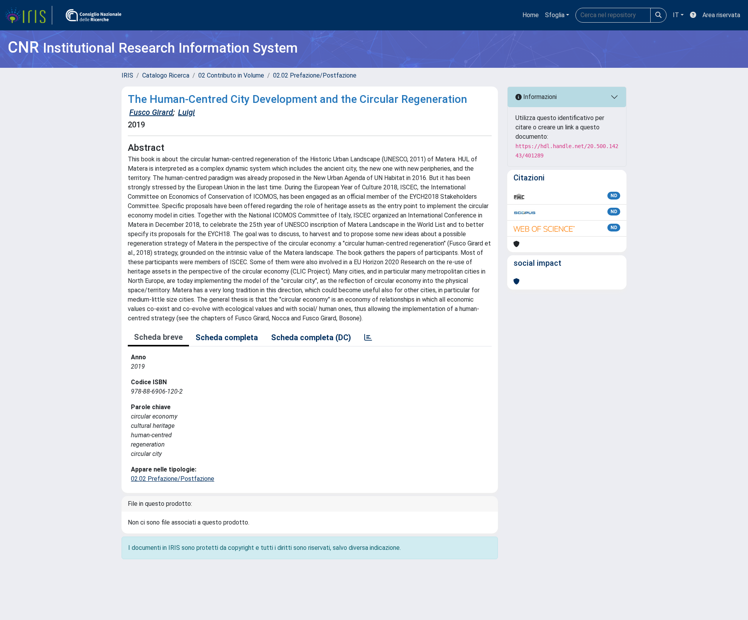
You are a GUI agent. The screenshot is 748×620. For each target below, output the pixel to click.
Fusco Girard (151, 112)
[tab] (368, 337)
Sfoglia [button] (555, 15)
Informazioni (539, 97)
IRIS (127, 75)
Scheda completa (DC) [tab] (311, 337)
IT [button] (676, 15)
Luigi (186, 112)
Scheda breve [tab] (158, 337)
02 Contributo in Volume (231, 75)
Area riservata (721, 15)
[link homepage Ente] (93, 15)
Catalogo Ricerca (165, 75)
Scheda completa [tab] (227, 337)
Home (530, 15)
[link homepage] (28, 15)
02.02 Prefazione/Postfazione (314, 75)
